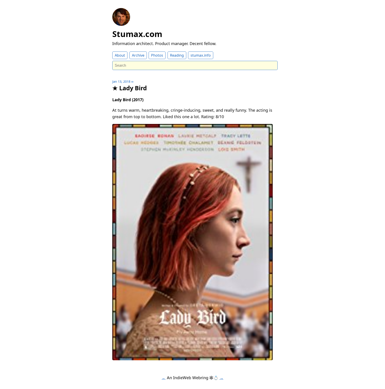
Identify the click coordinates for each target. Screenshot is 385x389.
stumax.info (200, 55)
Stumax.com (137, 34)
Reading (177, 55)
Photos (157, 55)
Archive (138, 55)
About (120, 55)
